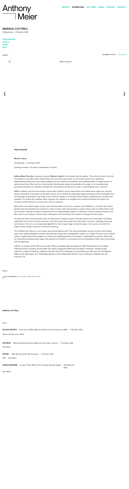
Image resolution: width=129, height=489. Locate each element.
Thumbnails (122, 54)
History (110, 7)
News (101, 7)
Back (5, 47)
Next (124, 94)
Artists (66, 7)
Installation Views (109, 54)
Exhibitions (78, 7)
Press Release (9, 39)
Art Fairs (91, 7)
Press (5, 44)
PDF (4, 358)
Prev (5, 94)
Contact (121, 7)
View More (7, 347)
